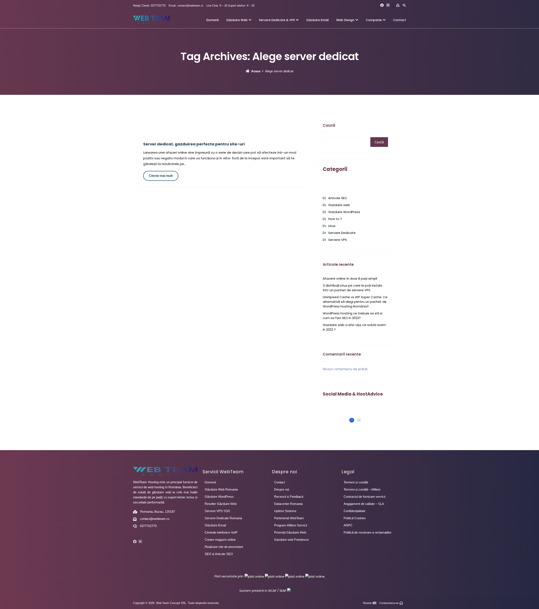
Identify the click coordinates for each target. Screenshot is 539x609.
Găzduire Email (317, 20)
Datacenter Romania (288, 504)
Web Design (345, 20)
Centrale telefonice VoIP (221, 532)
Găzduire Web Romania (221, 489)
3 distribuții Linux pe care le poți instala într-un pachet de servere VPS (352, 287)
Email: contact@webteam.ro (186, 5)
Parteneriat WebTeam (289, 518)
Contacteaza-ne (389, 603)
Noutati (367, 603)
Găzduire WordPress (219, 496)
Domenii (212, 20)
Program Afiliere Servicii (290, 525)
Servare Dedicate (342, 233)
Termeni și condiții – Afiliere (362, 489)
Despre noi (281, 489)
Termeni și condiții (356, 482)
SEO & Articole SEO (219, 554)
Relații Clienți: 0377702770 (149, 5)
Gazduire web (339, 205)
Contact (399, 20)
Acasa (255, 71)
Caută (329, 125)
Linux (331, 226)
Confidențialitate (354, 511)
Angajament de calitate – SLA (364, 504)
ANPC (348, 525)
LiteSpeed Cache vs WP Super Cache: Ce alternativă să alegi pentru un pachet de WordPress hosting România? (355, 302)
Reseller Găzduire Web (221, 504)
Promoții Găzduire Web (290, 532)
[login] (397, 5)
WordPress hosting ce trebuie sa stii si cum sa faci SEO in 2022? (352, 315)
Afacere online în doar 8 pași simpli (350, 278)
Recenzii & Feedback (289, 496)
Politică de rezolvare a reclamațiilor (367, 532)
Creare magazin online (220, 539)
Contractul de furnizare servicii (364, 496)
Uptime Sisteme (285, 511)
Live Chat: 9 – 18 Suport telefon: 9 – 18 (230, 5)
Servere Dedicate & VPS (277, 20)
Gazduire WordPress (344, 212)
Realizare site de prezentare (224, 547)
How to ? (335, 219)
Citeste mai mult (161, 175)
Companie (374, 20)
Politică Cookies (355, 518)
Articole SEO (337, 198)
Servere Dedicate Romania (223, 518)
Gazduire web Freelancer (291, 539)
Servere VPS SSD (217, 511)
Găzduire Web (237, 20)
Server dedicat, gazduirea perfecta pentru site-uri (194, 144)
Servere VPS (337, 239)
